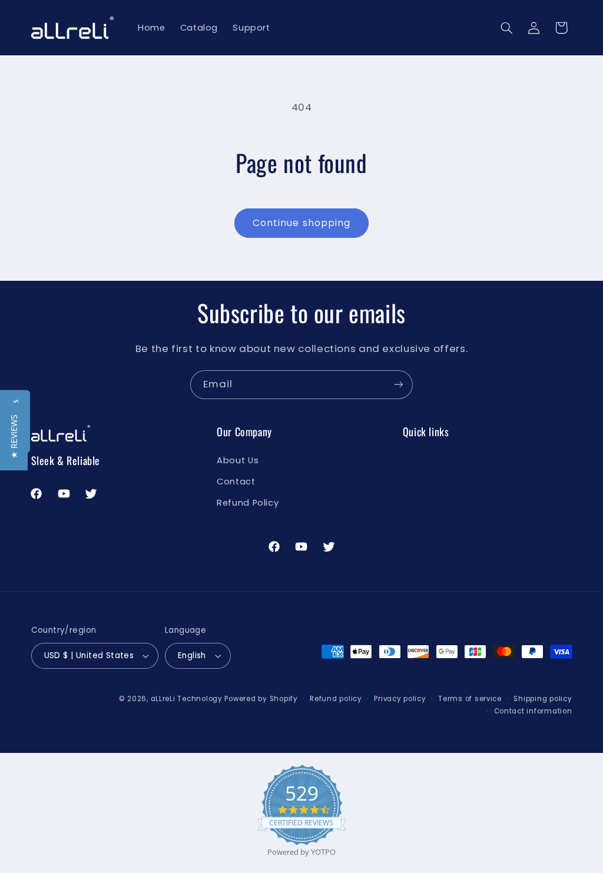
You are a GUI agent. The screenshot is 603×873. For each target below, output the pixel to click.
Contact (236, 481)
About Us (238, 460)
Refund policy (336, 698)
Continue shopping (301, 223)
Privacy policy (400, 698)
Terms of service (470, 698)
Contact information (533, 711)
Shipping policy (542, 698)
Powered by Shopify (260, 698)
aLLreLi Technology (187, 698)
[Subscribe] (398, 384)
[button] (506, 27)
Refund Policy (248, 503)
